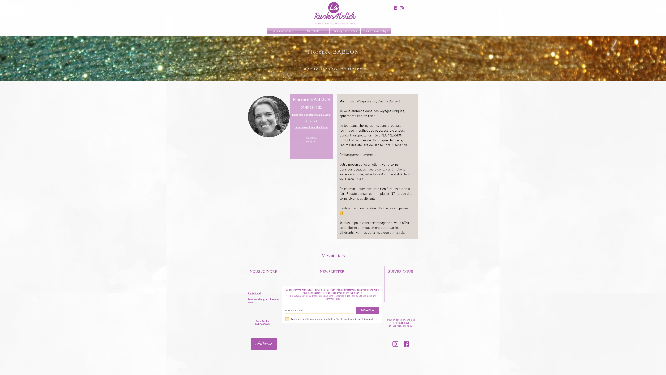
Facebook (311, 137)
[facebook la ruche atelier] (406, 344)
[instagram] (401, 8)
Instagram (311, 141)
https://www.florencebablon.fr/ (311, 127)
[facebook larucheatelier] (395, 8)
